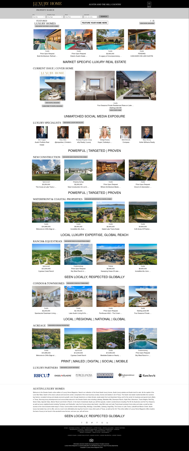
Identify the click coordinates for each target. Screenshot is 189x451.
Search (104, 16)
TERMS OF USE (96, 432)
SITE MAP (109, 431)
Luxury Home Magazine (71, 445)
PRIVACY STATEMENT (85, 432)
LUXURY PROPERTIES (105, 435)
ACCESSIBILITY (105, 432)
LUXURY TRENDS (116, 435)
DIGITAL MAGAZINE (108, 428)
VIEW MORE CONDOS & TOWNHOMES (77, 283)
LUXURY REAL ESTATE (83, 435)
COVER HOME (97, 428)
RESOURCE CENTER (100, 431)
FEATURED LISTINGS (74, 428)
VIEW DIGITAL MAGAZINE (147, 23)
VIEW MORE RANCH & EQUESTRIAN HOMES (77, 241)
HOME (66, 428)
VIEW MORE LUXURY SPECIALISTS (73, 122)
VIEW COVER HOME (115, 110)
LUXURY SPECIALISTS (86, 428)
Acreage (116, 429)
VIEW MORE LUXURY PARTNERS (69, 367)
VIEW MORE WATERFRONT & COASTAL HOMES (98, 199)
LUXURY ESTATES (94, 435)
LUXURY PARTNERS (120, 428)
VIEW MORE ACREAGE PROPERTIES (58, 325)
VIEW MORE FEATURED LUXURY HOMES (46, 26)
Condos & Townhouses (106, 429)
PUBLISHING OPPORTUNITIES (85, 431)
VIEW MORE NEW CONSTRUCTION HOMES (75, 157)
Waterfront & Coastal (76, 429)
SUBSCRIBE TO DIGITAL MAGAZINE (52, 106)
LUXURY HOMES (72, 435)
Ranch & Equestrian (91, 429)
